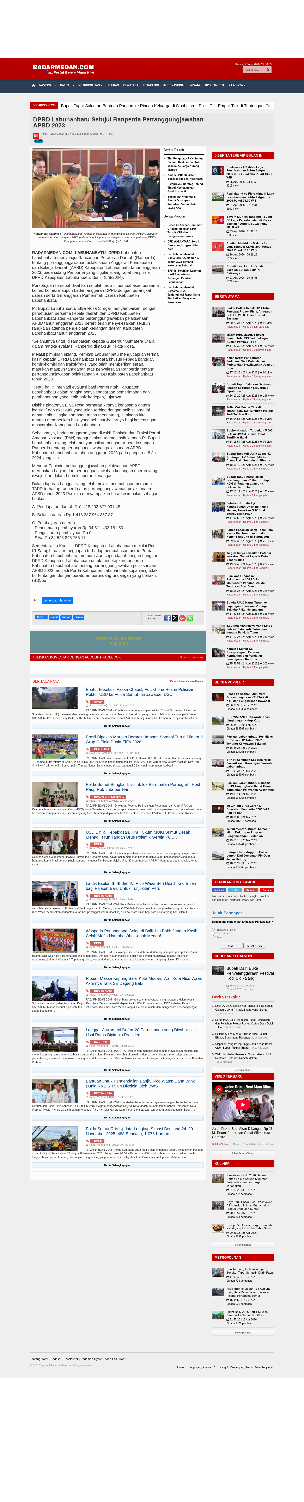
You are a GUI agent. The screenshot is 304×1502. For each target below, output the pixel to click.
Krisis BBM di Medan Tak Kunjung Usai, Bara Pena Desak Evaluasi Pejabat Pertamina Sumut (248, 1292)
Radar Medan (95, 705)
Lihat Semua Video (243, 1153)
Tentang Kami (39, 1359)
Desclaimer (70, 1359)
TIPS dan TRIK (214, 85)
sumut (54, 617)
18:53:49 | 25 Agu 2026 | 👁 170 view (250, 464)
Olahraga (130, 85)
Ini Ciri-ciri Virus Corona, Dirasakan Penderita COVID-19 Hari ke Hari (247, 809)
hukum (79, 617)
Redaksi (55, 1359)
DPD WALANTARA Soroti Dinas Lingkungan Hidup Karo (183, 245)
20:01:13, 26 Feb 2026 (119, 994)
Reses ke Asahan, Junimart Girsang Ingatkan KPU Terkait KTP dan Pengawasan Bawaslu (248, 697)
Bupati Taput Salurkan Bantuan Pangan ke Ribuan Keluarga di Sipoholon (248, 388)
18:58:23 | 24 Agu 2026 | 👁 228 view (250, 590)
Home (180, 1367)
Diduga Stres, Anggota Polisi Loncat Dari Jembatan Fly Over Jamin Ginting (248, 855)
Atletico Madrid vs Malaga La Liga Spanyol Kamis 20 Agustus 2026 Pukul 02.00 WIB (248, 247)
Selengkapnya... (243, 1070)
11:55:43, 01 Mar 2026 (119, 947)
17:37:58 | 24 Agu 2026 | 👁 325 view (250, 613)
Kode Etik (110, 1359)
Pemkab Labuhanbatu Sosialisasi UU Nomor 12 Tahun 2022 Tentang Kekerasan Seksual (250, 740)
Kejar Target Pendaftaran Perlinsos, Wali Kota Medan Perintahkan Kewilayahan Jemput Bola (250, 363)
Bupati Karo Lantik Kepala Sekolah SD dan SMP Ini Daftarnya (244, 270)
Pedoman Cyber (91, 1359)
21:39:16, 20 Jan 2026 (119, 1046)
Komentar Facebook (191, 657)
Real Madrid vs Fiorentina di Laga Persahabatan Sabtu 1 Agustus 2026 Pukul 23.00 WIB (250, 197)
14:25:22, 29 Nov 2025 (119, 1144)
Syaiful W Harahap (98, 753)
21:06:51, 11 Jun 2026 (119, 800)
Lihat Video (220, 1144)
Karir (122, 1359)
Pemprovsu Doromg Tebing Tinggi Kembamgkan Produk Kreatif (185, 187)
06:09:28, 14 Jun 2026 (125, 753)
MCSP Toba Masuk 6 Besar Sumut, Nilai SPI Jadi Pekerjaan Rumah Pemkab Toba (248, 338)
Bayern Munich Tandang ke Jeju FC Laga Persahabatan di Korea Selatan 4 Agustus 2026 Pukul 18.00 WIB (249, 222)
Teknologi (151, 85)
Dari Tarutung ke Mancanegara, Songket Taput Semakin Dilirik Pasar (250, 1270)
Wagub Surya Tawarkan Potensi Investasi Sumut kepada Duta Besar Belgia (248, 556)
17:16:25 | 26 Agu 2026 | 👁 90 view (249, 372)
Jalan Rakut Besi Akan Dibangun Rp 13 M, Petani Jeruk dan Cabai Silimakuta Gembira (242, 1133)
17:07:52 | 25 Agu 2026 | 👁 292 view (250, 517)
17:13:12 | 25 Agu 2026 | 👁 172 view (250, 491)
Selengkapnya (243, 1244)
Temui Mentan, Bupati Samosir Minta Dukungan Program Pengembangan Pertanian (247, 832)
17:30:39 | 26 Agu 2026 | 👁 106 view (250, 345)
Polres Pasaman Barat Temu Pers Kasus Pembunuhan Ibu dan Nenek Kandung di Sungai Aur (249, 533)
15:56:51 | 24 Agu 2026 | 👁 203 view (250, 663)
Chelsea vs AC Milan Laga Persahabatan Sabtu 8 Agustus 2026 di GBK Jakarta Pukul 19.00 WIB (249, 172)
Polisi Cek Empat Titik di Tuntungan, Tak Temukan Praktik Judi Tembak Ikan (249, 411)
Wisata (195, 85)
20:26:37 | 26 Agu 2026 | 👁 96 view (249, 322)
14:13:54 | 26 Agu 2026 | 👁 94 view (249, 441)
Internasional (174, 85)
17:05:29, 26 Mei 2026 (119, 848)
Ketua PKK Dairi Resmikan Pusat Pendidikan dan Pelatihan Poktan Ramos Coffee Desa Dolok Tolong (244, 1023)
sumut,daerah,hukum (58, 600)
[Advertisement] (152, 29)
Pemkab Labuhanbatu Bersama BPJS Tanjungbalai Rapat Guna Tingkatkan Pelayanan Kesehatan (184, 295)
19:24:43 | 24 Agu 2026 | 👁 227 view (250, 564)
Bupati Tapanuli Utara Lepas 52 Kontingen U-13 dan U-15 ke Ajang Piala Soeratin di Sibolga (248, 457)
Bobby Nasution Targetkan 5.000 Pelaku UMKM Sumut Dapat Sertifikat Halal (249, 434)
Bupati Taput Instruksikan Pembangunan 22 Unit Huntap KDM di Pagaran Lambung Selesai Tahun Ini (247, 482)
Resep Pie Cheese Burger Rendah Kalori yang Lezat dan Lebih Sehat (249, 1226)
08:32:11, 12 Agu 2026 (119, 705)
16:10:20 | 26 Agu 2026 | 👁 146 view (250, 395)
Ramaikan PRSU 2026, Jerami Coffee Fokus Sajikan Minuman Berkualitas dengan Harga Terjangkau (246, 1180)
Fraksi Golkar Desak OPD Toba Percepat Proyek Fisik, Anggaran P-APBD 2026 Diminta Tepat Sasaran (249, 313)
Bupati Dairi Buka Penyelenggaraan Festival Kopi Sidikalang (250, 973)
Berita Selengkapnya (117, 726)
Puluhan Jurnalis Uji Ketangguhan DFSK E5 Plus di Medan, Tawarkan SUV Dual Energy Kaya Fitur (247, 508)
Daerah (38, 141)
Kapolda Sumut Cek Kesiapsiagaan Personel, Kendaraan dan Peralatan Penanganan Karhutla (244, 654)
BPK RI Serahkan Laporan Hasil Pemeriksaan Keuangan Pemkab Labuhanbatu (249, 763)
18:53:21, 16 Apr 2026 (119, 899)
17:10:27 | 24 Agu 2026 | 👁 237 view (250, 636)
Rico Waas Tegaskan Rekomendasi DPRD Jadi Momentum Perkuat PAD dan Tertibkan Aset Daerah (246, 581)
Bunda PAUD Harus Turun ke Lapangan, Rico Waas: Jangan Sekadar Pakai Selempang (247, 606)
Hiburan (113, 85)
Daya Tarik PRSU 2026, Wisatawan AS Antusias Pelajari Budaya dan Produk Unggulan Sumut (249, 1205)
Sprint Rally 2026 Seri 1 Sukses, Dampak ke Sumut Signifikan (247, 1313)
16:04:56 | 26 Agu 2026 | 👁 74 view (249, 418)
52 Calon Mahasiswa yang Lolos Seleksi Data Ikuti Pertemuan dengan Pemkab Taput (249, 629)
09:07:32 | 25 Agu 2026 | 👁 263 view (250, 541)
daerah (66, 617)
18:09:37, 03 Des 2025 (119, 1097)
